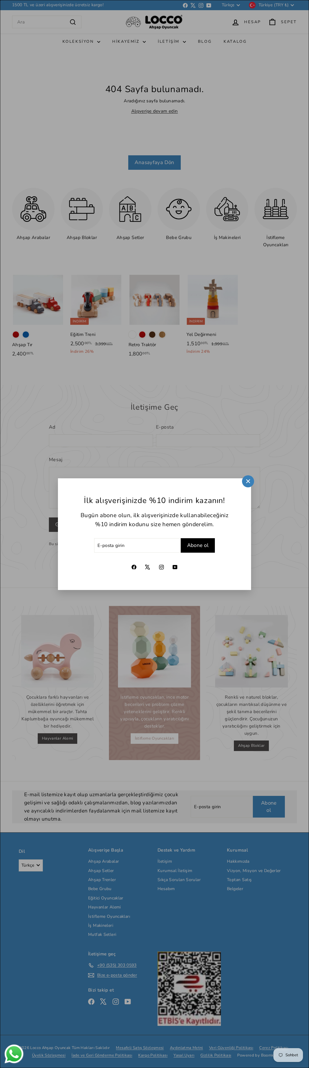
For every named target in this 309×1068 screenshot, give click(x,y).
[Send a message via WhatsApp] (14, 1054)
